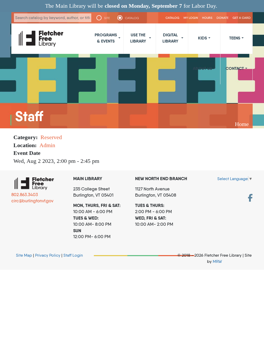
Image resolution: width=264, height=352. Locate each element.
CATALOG (132, 18)
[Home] (41, 38)
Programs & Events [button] (106, 38)
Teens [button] (234, 37)
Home (242, 124)
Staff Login (73, 255)
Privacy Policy (47, 255)
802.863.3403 (24, 194)
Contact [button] (235, 68)
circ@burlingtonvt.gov (32, 200)
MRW (217, 261)
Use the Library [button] (138, 38)
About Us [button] (202, 68)
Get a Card (242, 18)
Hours (207, 18)
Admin (47, 145)
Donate (222, 18)
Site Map (24, 255)
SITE (107, 18)
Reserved (51, 137)
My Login (191, 18)
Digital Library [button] (170, 38)
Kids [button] (202, 37)
